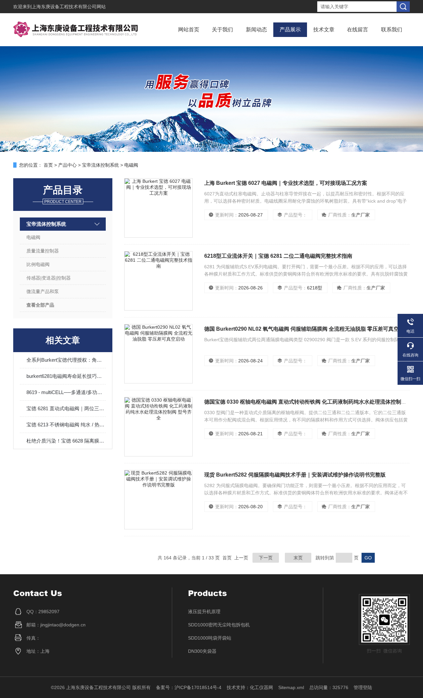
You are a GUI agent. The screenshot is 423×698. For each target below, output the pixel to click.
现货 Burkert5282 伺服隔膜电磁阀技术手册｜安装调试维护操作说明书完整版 (295, 475)
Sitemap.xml (291, 687)
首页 (48, 165)
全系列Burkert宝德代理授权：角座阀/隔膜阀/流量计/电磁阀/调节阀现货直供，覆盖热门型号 (66, 360)
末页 (298, 557)
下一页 (266, 557)
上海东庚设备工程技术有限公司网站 (69, 6)
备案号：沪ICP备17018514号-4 (188, 687)
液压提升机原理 (204, 611)
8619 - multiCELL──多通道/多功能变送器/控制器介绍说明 (66, 392)
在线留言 (357, 29)
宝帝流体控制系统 (100, 165)
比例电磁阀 (38, 264)
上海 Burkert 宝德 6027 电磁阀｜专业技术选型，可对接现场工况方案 (285, 183)
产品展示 (290, 29)
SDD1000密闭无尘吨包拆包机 (219, 624)
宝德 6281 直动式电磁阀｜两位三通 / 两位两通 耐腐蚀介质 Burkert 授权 (66, 408)
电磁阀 (131, 165)
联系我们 (391, 29)
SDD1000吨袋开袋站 (209, 638)
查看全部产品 (40, 305)
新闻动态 (256, 29)
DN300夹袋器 (202, 651)
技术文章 (323, 29)
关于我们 (222, 29)
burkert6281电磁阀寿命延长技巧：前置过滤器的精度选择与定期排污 (66, 376)
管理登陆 (363, 687)
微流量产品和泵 (42, 291)
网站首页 (188, 29)
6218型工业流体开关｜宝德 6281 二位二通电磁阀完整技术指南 (278, 256)
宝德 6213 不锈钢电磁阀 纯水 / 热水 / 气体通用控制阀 (66, 424)
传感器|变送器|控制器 (48, 278)
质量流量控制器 (42, 250)
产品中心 (67, 165)
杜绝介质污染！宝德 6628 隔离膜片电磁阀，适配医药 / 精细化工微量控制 (66, 441)
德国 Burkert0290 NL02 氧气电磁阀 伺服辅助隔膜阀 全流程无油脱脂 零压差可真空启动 (306, 329)
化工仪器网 (261, 687)
